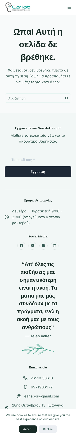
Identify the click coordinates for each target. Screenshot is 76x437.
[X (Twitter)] (32, 246)
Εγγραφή (38, 172)
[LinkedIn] (55, 246)
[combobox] (33, 98)
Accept (28, 429)
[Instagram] (43, 246)
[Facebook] (21, 246)
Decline (48, 429)
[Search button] (66, 98)
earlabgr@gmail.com (41, 396)
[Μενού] (69, 7)
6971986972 (42, 387)
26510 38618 (42, 378)
